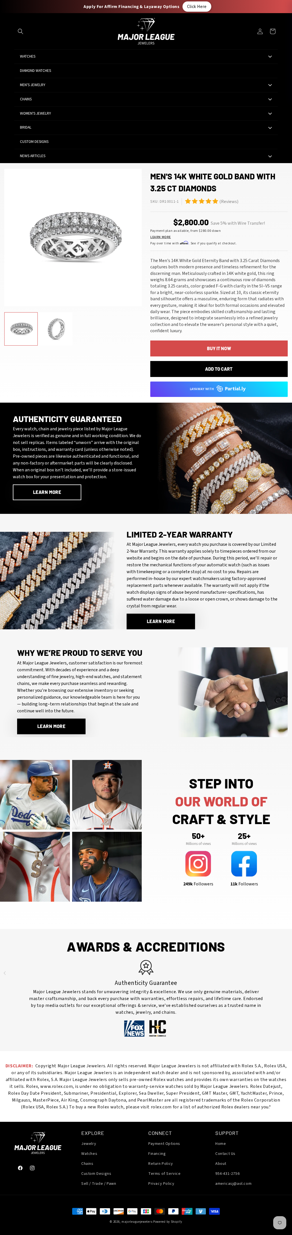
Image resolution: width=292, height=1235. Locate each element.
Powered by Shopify (167, 1222)
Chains (87, 1164)
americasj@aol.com (233, 1184)
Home (220, 1144)
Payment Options (164, 1144)
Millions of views (198, 843)
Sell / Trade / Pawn (98, 1184)
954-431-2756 (227, 1174)
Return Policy (160, 1164)
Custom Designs (96, 1174)
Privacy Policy (161, 1184)
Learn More (160, 237)
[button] (20, 31)
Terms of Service (164, 1174)
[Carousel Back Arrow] (4, 973)
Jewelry (88, 1144)
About (220, 1164)
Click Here (197, 6)
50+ (198, 836)
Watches (89, 1154)
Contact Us (225, 1154)
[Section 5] (188, 201)
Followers (198, 884)
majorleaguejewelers (136, 1222)
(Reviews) (228, 201)
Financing (157, 1154)
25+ (244, 836)
